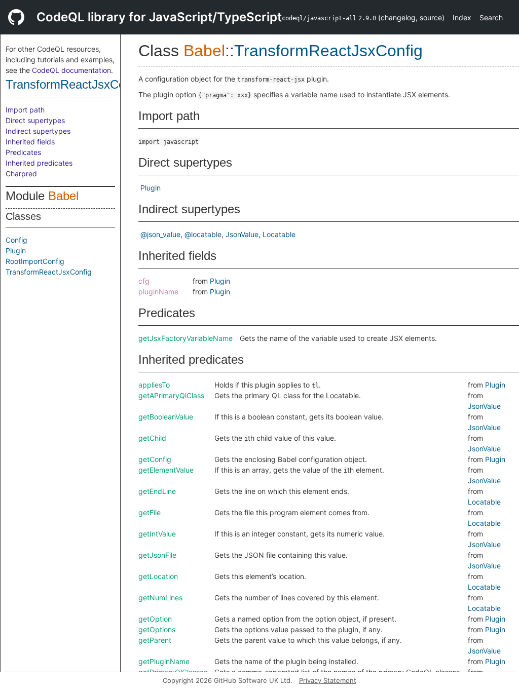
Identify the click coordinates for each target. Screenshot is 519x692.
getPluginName (164, 661)
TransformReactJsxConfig (75, 84)
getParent (154, 640)
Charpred (21, 173)
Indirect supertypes (38, 131)
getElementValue (166, 470)
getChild (152, 438)
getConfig (154, 459)
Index (462, 17)
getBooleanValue (165, 416)
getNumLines (160, 597)
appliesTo (154, 384)
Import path (25, 109)
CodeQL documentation (71, 70)
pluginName (158, 291)
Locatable (279, 234)
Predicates (23, 152)
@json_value (160, 234)
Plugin (16, 250)
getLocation (158, 576)
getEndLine (157, 491)
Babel (63, 196)
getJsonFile (157, 555)
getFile (149, 512)
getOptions (156, 629)
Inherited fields (30, 141)
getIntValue (157, 533)
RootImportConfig (35, 261)
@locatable (202, 234)
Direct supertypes (35, 120)
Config (16, 240)
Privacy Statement (327, 680)
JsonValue (242, 234)
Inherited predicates (39, 163)
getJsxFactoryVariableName (185, 338)
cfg (144, 281)
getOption (155, 618)
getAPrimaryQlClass (171, 395)
